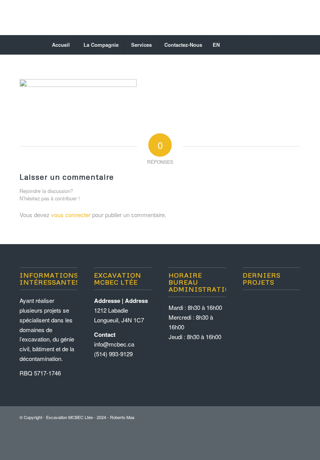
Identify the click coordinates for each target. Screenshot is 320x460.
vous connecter (71, 215)
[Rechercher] (259, 45)
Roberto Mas (122, 417)
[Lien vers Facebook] (294, 17)
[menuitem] (60, 45)
